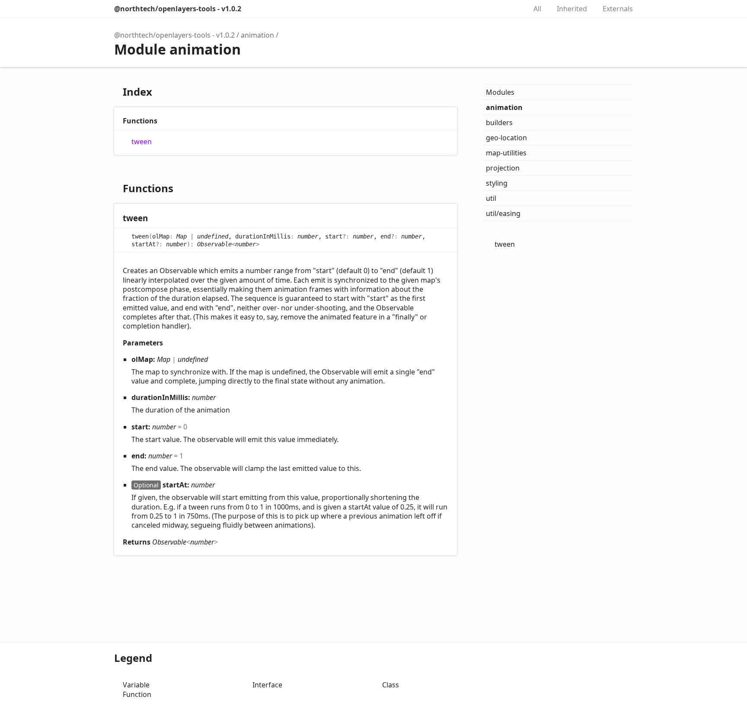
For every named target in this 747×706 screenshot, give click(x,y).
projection (503, 168)
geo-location (506, 137)
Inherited (572, 8)
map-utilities (506, 153)
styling (497, 183)
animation (257, 35)
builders (499, 122)
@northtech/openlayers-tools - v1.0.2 (177, 8)
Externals (618, 8)
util (491, 198)
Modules (500, 92)
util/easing (503, 213)
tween (141, 141)
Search (511, 8)
